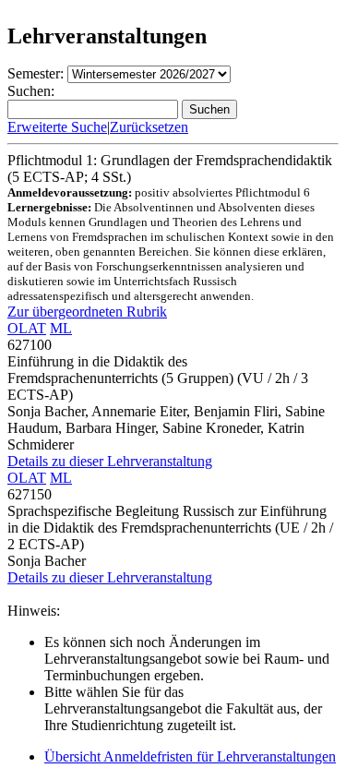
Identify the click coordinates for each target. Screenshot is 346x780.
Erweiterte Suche (57, 127)
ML (61, 328)
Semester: (35, 73)
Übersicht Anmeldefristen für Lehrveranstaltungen (190, 756)
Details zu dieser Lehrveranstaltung (109, 461)
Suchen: (30, 91)
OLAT (26, 328)
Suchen (209, 109)
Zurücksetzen (149, 127)
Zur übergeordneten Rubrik (87, 311)
